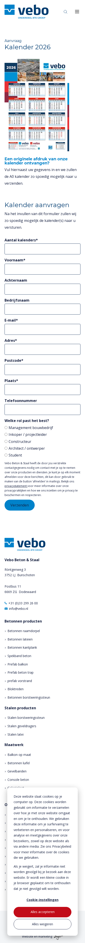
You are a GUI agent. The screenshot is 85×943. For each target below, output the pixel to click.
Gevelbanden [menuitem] (17, 771)
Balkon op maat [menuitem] (19, 754)
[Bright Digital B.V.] (58, 936)
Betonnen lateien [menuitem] (20, 639)
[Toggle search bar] (65, 11)
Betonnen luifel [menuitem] (18, 763)
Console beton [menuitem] (18, 779)
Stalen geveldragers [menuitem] (21, 726)
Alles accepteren (43, 912)
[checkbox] (42, 441)
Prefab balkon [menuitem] (17, 664)
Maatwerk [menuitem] (14, 744)
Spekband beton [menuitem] (19, 656)
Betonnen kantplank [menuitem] (22, 647)
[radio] (42, 427)
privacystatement (16, 486)
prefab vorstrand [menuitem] (19, 681)
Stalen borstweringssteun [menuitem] (26, 717)
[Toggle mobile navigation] (77, 11)
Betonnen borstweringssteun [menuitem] (28, 697)
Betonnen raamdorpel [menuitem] (23, 631)
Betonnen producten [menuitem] (23, 621)
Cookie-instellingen (42, 900)
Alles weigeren (42, 924)
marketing (45, 936)
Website (27, 936)
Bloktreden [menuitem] (15, 689)
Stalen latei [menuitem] (15, 734)
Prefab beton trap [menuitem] (20, 672)
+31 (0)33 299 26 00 (23, 603)
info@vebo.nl (18, 608)
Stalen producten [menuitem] (20, 708)
